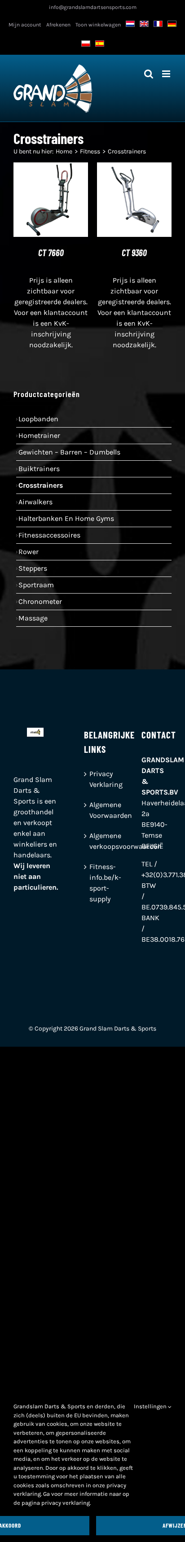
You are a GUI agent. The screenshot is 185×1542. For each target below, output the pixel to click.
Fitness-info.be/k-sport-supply (92, 882)
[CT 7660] (50, 167)
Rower (28, 551)
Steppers (32, 568)
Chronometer (40, 601)
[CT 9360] (134, 167)
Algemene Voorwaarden (92, 810)
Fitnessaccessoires (49, 535)
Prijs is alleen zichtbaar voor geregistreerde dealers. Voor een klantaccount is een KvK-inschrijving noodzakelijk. (51, 312)
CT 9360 (134, 252)
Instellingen (151, 1406)
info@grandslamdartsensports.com (93, 7)
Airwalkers (35, 502)
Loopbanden (38, 419)
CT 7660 (51, 252)
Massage (33, 618)
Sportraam (36, 585)
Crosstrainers (40, 485)
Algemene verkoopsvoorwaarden (92, 841)
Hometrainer (39, 435)
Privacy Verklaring (92, 779)
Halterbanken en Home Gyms (66, 518)
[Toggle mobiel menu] (167, 74)
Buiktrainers (39, 468)
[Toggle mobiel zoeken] (148, 74)
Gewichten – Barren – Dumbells (69, 452)
